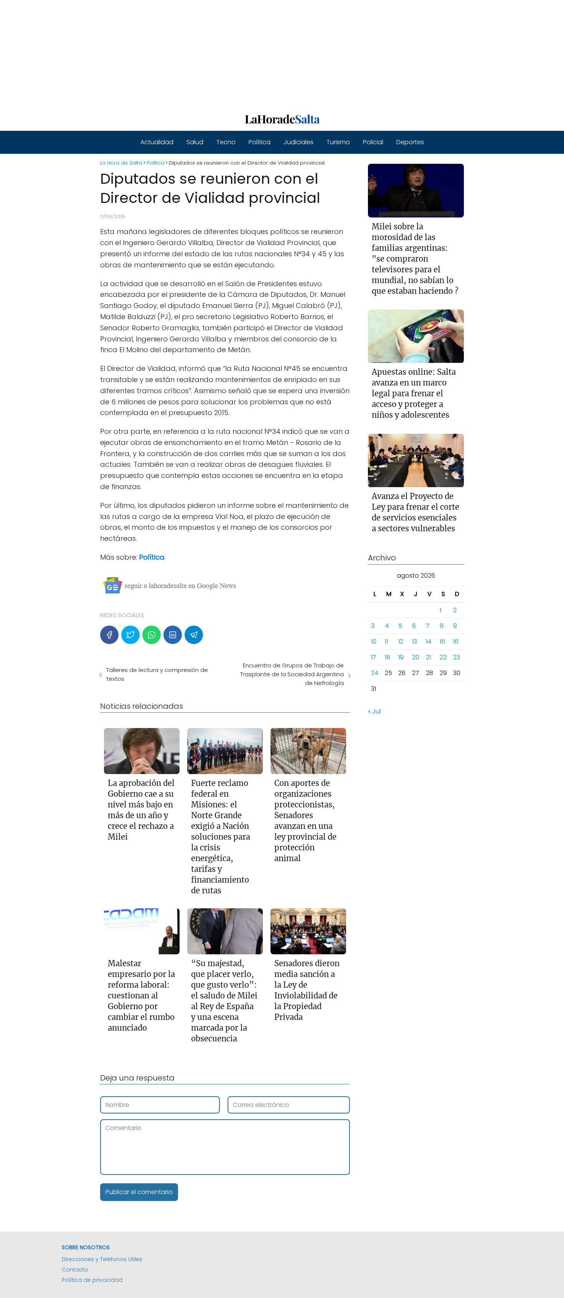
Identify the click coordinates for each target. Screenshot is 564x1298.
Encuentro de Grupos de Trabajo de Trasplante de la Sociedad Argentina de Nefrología (291, 674)
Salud (194, 142)
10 (373, 641)
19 (401, 657)
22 (443, 657)
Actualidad (156, 142)
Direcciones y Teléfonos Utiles (102, 1259)
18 (387, 657)
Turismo (338, 142)
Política (259, 142)
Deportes (410, 142)
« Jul (374, 711)
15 (442, 641)
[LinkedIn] (172, 635)
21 (428, 657)
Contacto (75, 1269)
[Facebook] (109, 635)
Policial (373, 142)
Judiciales (298, 142)
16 (455, 641)
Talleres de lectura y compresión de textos (157, 674)
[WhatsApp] (151, 635)
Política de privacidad (92, 1280)
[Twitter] (130, 635)
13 (414, 641)
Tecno (226, 142)
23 (456, 657)
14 (428, 641)
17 (373, 657)
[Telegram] (194, 635)
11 (386, 641)
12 (400, 641)
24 (374, 673)
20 (415, 657)
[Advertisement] (230, 53)
